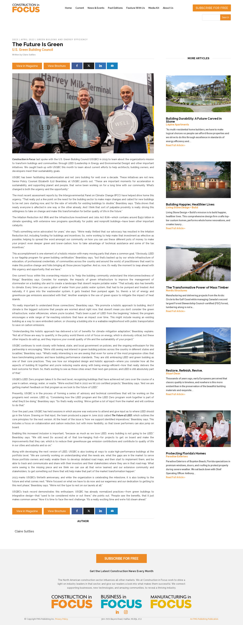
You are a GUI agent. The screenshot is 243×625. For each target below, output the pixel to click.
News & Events (96, 8)
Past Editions (115, 8)
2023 (15, 39)
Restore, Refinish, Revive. (184, 372)
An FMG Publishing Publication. (204, 619)
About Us (168, 8)
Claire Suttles (29, 54)
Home (68, 8)
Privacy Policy (61, 619)
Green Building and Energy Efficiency (62, 39)
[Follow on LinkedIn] (117, 612)
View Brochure (57, 65)
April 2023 (28, 39)
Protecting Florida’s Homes (186, 455)
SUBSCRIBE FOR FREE (121, 558)
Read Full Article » (175, 145)
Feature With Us (135, 8)
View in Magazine (27, 65)
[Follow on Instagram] (125, 612)
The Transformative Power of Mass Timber (197, 289)
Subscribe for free (212, 8)
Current (79, 8)
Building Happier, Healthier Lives (190, 206)
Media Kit (153, 8)
